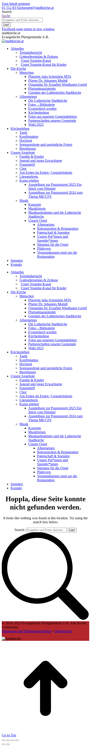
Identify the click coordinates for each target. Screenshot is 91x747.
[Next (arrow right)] (8, 744)
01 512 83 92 (11, 8)
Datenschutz (63, 631)
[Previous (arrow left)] (3, 744)
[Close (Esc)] (3, 740)
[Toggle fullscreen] (12, 740)
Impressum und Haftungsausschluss (26, 631)
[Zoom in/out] (17, 740)
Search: (20, 530)
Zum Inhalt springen (16, 4)
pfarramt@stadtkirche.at (37, 8)
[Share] (8, 740)
